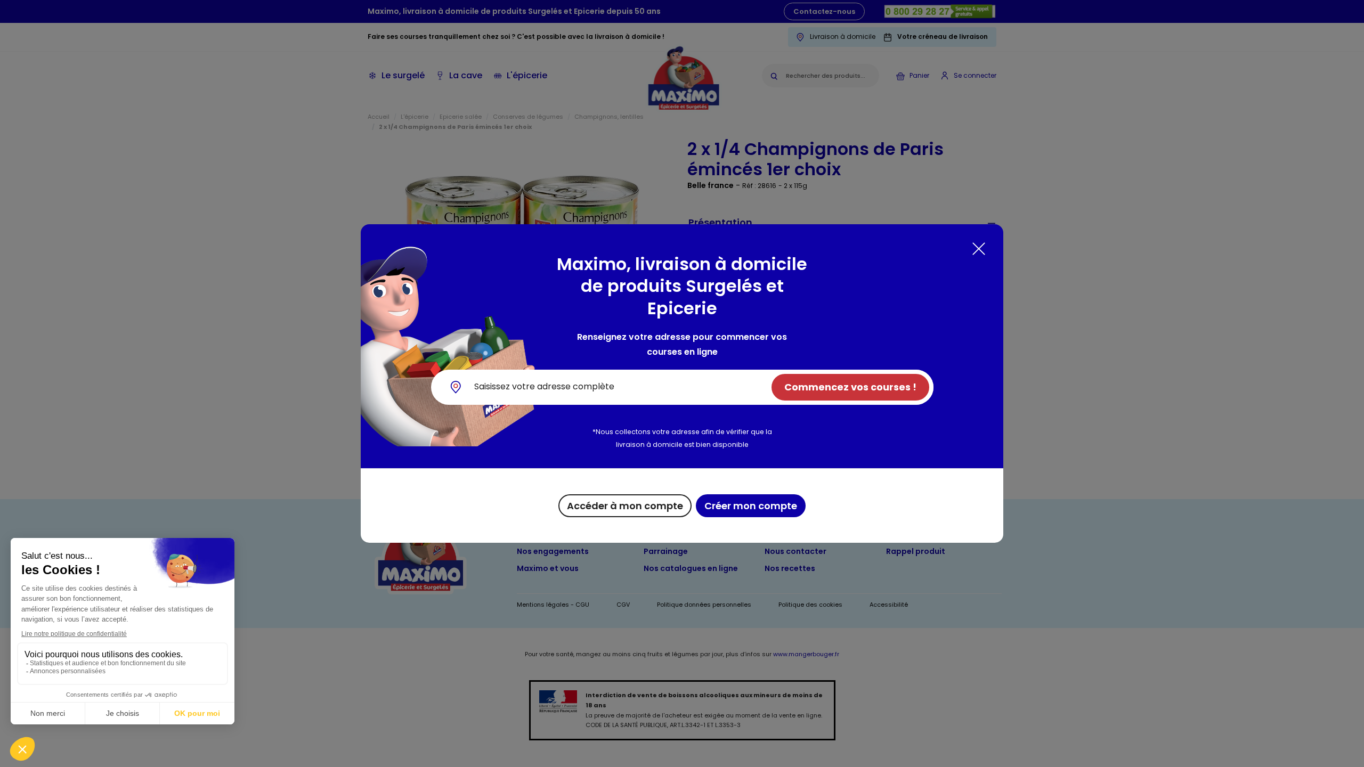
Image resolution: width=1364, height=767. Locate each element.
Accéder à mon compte (625, 505)
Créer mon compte (750, 505)
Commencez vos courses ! (850, 387)
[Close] (978, 248)
